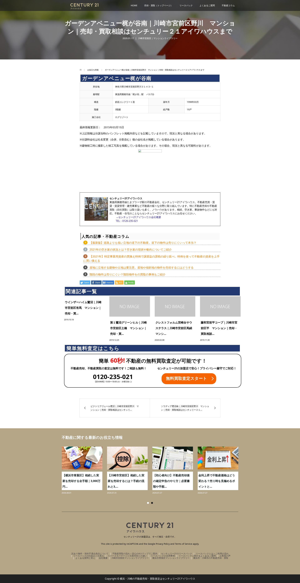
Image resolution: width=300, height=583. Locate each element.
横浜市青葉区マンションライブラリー (171, 557)
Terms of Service (183, 543)
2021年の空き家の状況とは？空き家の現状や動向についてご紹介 (131, 249)
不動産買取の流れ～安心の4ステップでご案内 (134, 553)
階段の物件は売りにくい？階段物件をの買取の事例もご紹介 (127, 274)
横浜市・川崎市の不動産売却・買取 (210, 557)
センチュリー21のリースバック (176, 553)
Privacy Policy (163, 543)
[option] (152, 471)
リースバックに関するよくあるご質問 (197, 555)
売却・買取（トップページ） (158, 5)
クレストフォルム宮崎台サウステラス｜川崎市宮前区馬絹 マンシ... (175, 328)
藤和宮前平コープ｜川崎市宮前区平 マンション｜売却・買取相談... (219, 328)
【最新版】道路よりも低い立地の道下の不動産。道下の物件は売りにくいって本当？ (143, 242)
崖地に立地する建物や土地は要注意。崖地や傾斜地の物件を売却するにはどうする (142, 267)
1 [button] (148, 503)
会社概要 (103, 557)
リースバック (186, 5)
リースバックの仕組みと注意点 (88, 555)
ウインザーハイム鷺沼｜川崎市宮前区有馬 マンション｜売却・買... (83, 307)
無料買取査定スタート (186, 378)
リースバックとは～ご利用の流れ (212, 553)
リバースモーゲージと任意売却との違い (127, 555)
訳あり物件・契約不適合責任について (90, 553)
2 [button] (152, 503)
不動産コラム (228, 5)
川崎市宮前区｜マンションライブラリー (158, 38)
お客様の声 (225, 555)
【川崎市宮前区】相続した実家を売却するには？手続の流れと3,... (126, 480)
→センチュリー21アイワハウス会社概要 (138, 217)
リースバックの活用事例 (163, 555)
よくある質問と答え (85, 557)
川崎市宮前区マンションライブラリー (130, 557)
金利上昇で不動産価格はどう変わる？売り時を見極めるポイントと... (216, 480)
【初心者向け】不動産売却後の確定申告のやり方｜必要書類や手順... (171, 480)
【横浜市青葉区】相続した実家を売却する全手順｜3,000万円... (81, 480)
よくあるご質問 (207, 5)
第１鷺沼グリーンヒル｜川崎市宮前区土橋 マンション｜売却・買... (128, 328)
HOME (134, 5)
